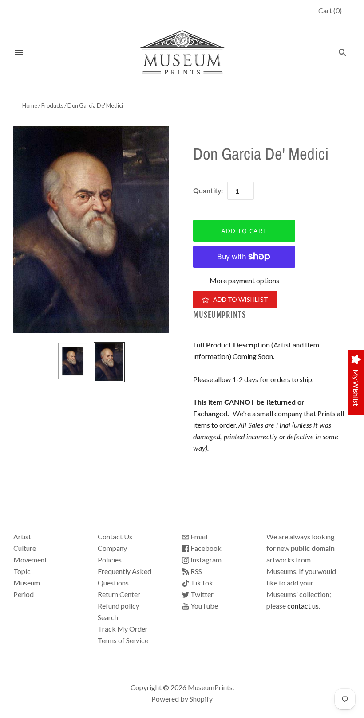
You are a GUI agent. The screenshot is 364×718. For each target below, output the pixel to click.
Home (29, 105)
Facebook (205, 548)
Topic (22, 571)
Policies (110, 559)
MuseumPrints (219, 315)
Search (108, 617)
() (330, 10)
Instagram (205, 559)
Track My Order (123, 628)
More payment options (244, 280)
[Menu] (18, 52)
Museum (26, 582)
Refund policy (118, 605)
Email (198, 536)
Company (112, 548)
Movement (30, 559)
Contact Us (115, 536)
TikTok (201, 582)
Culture (24, 548)
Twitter (201, 594)
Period (23, 594)
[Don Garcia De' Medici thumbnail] (72, 361)
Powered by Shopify (182, 699)
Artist (22, 536)
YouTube (203, 605)
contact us (303, 605)
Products (52, 105)
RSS (195, 571)
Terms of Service (123, 640)
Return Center (119, 594)
